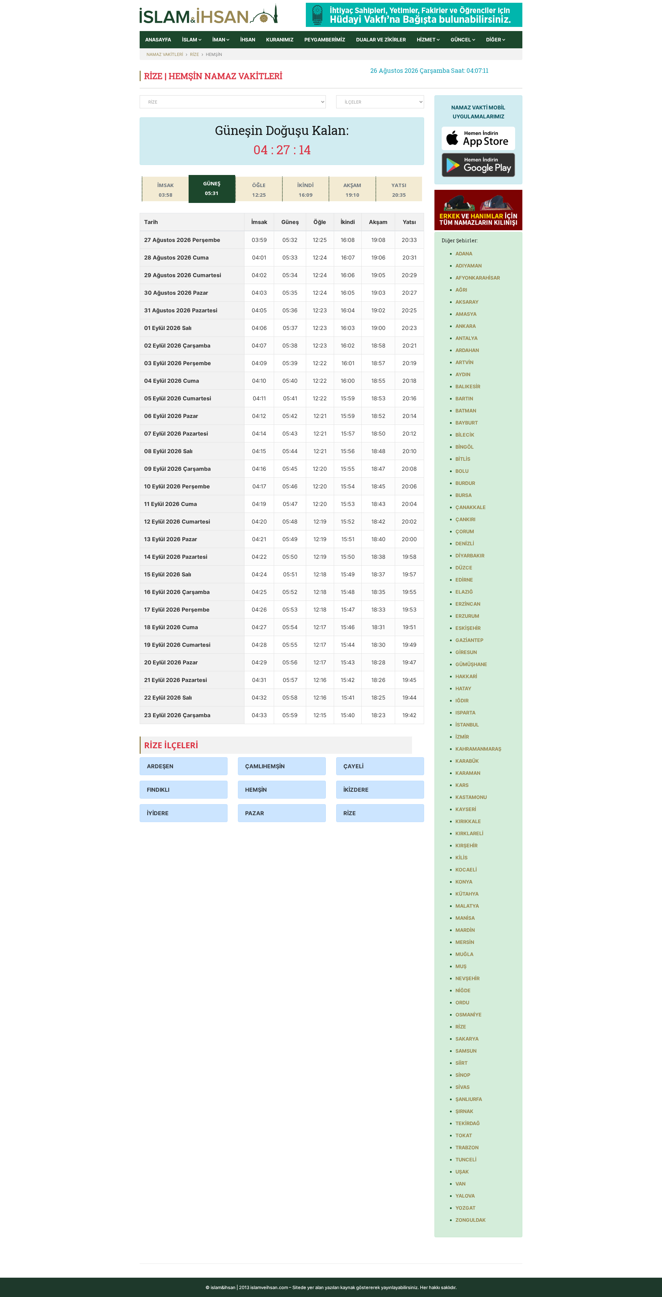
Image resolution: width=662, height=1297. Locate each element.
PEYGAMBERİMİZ (324, 39)
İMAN (219, 39)
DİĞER (494, 39)
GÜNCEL (461, 39)
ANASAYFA (158, 39)
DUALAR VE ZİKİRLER (381, 39)
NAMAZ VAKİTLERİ (165, 54)
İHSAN (247, 39)
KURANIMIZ (279, 39)
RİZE (194, 54)
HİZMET (427, 39)
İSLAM (190, 39)
